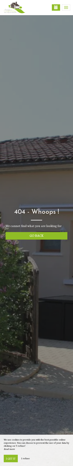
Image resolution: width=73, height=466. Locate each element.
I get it (11, 458)
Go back (37, 235)
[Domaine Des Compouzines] (21, 7)
